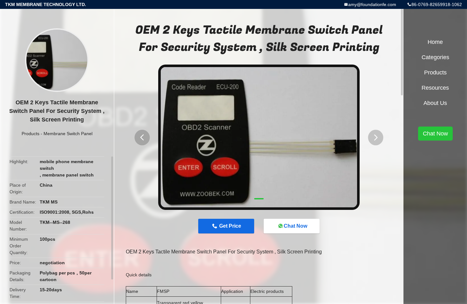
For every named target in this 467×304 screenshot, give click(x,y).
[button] (142, 137)
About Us (435, 103)
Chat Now (295, 226)
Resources (435, 88)
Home (435, 42)
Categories (435, 57)
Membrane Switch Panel (68, 133)
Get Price (230, 226)
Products (30, 133)
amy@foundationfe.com (372, 4)
